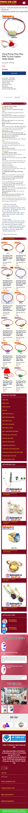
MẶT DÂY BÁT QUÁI (7, 438)
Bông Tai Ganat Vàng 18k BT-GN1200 (10, 608)
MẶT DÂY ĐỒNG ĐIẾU (8, 442)
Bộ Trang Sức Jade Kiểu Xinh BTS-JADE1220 (10, 494)
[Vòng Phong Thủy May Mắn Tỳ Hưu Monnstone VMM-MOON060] (20, 272)
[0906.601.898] (5, 727)
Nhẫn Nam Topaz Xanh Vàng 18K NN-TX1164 (10, 551)
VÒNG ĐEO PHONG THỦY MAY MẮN (17, 8)
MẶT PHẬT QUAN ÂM (8, 424)
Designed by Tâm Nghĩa (20, 812)
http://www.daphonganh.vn (8, 156)
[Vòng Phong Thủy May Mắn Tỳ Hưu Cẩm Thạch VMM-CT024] (20, 347)
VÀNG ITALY (5, 403)
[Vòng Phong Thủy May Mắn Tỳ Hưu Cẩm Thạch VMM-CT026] (20, 373)
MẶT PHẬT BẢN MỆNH (8, 417)
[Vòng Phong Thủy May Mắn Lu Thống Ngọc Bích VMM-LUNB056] (20, 247)
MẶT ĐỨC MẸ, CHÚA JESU (9, 435)
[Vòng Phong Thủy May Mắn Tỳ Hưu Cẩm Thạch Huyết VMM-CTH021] (20, 322)
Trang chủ (3, 8)
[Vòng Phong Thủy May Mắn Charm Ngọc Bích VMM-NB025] (7, 373)
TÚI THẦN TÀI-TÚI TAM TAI (9, 456)
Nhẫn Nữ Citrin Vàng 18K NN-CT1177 (9, 580)
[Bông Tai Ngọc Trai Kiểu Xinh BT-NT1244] (14, 508)
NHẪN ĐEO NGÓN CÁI (8, 445)
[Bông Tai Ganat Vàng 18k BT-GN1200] (14, 594)
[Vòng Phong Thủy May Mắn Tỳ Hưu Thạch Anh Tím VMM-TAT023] (7, 347)
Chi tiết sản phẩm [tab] (8, 97)
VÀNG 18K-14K (6, 407)
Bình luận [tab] (17, 97)
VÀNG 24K (5, 400)
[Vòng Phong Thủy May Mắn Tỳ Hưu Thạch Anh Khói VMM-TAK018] (7, 322)
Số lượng (5, 69)
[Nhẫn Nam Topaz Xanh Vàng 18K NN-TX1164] (14, 537)
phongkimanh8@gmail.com (9, 167)
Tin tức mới (4, 777)
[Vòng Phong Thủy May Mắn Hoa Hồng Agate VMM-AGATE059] (7, 297)
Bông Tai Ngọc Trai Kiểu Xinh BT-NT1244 (10, 522)
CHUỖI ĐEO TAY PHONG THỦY (10, 449)
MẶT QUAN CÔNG (7, 428)
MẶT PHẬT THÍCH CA (8, 414)
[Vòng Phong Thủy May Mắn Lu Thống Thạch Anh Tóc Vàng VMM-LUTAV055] (20, 297)
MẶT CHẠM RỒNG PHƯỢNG (10, 431)
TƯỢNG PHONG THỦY (8, 459)
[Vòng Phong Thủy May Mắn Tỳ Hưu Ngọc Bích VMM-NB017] (7, 247)
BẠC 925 (4, 410)
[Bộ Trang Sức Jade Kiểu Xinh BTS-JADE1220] (14, 480)
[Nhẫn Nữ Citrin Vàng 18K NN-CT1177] (14, 566)
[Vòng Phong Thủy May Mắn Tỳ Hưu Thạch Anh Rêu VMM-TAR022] (7, 272)
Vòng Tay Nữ (4, 9)
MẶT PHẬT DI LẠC (7, 421)
